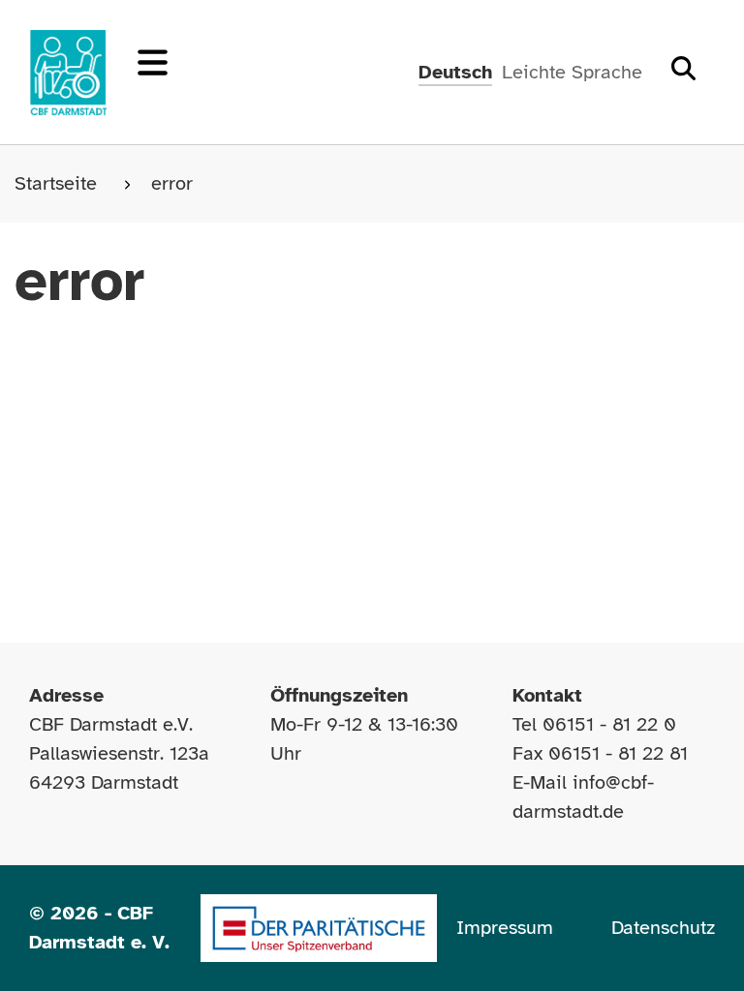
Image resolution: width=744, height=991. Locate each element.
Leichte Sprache (572, 72)
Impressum (504, 928)
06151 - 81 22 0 (609, 724)
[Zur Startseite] (68, 72)
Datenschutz (663, 928)
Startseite (59, 183)
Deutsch (455, 72)
